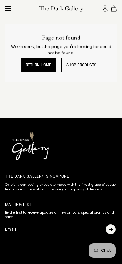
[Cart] (114, 8)
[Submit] (111, 229)
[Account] (105, 8)
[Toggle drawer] (8, 8)
